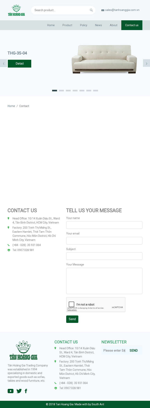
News (98, 25)
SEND (134, 350)
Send (72, 319)
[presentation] (3, 63)
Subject (71, 249)
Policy (83, 25)
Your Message (75, 264)
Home (51, 25)
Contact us (131, 25)
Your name (73, 218)
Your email (72, 233)
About (113, 25)
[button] (54, 90)
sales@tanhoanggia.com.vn (122, 10)
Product (67, 25)
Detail (20, 63)
